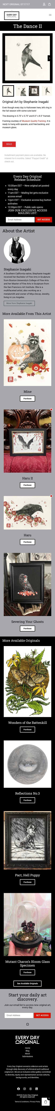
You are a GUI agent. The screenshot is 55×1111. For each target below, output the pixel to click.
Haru (27, 535)
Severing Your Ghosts (27, 621)
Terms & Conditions (22, 1102)
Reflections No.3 (27, 793)
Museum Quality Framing (34, 121)
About (27, 1054)
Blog (27, 1051)
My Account (44, 4)
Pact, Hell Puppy (27, 875)
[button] (50, 15)
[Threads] (30, 1088)
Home (27, 1048)
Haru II (27, 478)
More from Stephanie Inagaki (19, 303)
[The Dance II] (27, 58)
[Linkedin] (36, 1088)
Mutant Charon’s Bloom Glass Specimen (27, 963)
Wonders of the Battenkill (27, 723)
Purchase (27, 399)
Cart (49, 4)
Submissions (27, 1056)
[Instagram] (24, 1088)
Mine (28, 391)
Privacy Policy (35, 1102)
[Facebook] (18, 1088)
